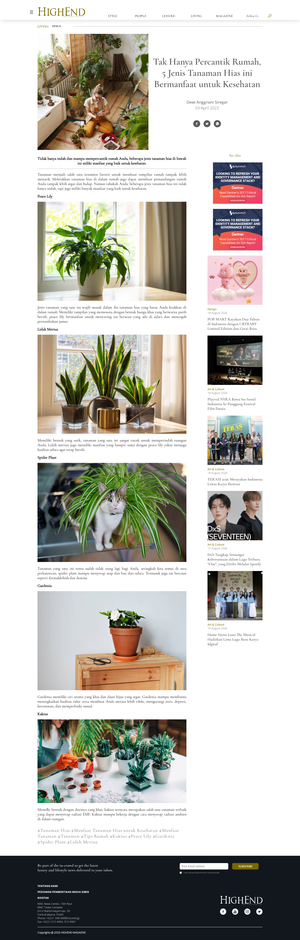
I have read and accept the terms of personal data (201, 873)
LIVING (43, 26)
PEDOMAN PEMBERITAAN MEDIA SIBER (63, 892)
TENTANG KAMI (48, 886)
